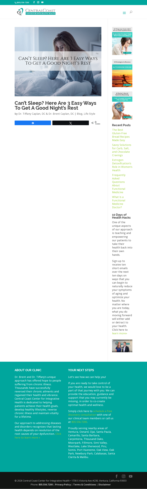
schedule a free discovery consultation (90, 412)
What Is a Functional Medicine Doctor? (118, 202)
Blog (79, 113)
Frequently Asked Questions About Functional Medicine (118, 183)
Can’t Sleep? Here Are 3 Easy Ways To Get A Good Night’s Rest (55, 105)
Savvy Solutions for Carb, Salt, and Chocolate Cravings (121, 150)
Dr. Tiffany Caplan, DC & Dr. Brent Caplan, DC (46, 113)
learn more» (119, 333)
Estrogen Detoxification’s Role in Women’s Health (122, 165)
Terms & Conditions (84, 484)
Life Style (89, 113)
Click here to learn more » (38, 435)
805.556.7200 (79, 422)
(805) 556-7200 (23, 2)
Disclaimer (104, 484)
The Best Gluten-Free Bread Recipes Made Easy (121, 135)
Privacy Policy (63, 484)
